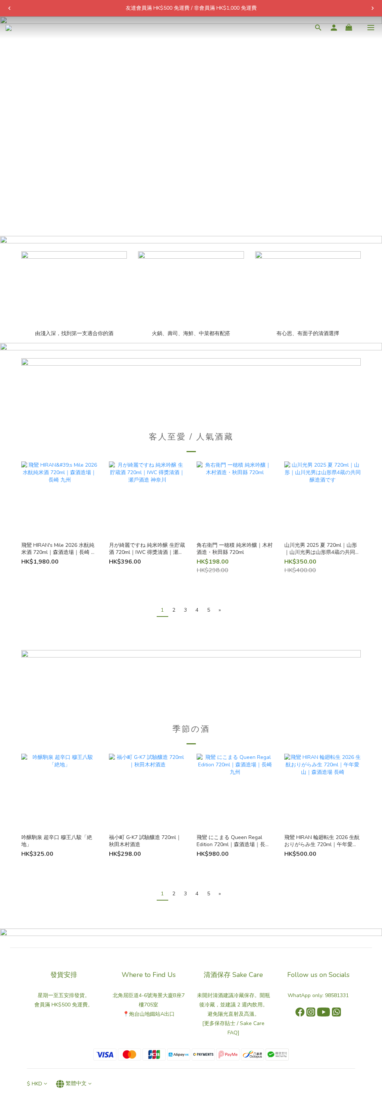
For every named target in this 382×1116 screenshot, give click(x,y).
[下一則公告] (372, 8)
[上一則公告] (9, 8)
